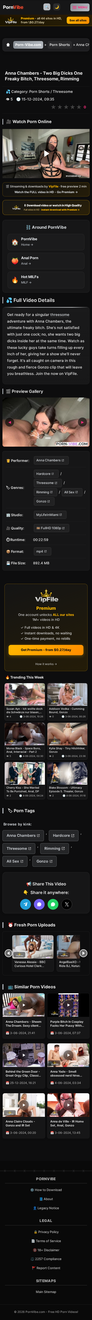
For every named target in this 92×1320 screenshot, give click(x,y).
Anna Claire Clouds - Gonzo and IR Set (20, 1123)
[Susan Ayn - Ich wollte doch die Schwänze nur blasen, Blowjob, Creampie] (25, 694)
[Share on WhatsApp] (53, 904)
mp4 (39, 551)
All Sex (69, 492)
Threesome (63, 91)
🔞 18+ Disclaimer (46, 1250)
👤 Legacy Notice (46, 1208)
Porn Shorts (60, 45)
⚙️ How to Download (46, 1190)
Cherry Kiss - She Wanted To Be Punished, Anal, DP (22, 789)
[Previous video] (9, 953)
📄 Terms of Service (46, 1241)
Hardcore (43, 474)
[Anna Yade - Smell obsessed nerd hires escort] (68, 1055)
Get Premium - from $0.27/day (46, 650)
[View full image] (46, 422)
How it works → (46, 664)
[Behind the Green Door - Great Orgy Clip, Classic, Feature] (24, 1055)
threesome (59, 314)
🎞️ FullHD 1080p (48, 528)
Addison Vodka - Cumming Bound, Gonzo (66, 710)
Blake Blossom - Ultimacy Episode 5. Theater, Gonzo (66, 789)
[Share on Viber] (39, 904)
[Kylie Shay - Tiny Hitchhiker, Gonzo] (67, 734)
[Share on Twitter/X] (66, 904)
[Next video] (83, 953)
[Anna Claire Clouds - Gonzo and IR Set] (24, 1105)
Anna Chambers (48, 460)
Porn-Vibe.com (28, 45)
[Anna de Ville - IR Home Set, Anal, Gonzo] (68, 1105)
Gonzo (41, 501)
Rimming (42, 492)
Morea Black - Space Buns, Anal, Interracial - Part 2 (23, 750)
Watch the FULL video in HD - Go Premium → (46, 192)
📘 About (46, 1199)
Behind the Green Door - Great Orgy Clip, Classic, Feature (23, 1074)
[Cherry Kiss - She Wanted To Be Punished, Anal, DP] (25, 773)
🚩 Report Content (46, 1268)
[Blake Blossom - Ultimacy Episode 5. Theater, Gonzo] (67, 773)
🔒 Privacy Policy (46, 1232)
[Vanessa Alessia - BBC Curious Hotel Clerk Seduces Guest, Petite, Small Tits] (32, 947)
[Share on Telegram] (25, 904)
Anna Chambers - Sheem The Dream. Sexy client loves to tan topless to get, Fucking (23, 1024)
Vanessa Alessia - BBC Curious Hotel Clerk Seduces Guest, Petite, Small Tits (30, 968)
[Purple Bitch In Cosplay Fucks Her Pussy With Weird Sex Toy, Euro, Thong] (68, 1005)
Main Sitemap (46, 1292)
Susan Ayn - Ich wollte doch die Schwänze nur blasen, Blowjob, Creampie (24, 710)
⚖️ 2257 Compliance (46, 1259)
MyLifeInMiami (47, 515)
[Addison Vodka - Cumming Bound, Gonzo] (67, 694)
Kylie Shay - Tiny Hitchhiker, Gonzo (67, 750)
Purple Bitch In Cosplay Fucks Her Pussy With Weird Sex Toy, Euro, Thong (66, 1024)
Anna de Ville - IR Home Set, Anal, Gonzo (67, 1123)
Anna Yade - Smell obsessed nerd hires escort (65, 1074)
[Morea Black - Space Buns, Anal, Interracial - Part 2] (25, 734)
